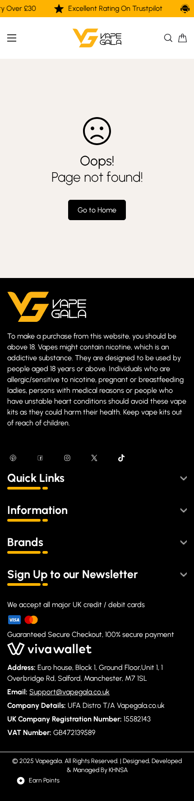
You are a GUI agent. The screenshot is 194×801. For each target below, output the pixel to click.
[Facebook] (40, 458)
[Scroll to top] (178, 753)
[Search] (168, 37)
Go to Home (97, 210)
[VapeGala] (97, 38)
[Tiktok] (121, 458)
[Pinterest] (13, 458)
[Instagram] (67, 458)
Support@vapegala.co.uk (69, 692)
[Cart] (182, 37)
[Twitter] (94, 458)
